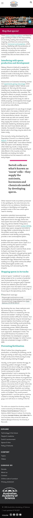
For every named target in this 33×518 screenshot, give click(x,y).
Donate (3, 469)
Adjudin (4, 140)
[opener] (30, 22)
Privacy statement (7, 482)
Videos (3, 459)
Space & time (5, 442)
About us (4, 472)
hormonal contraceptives (16, 44)
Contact (4, 475)
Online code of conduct (9, 479)
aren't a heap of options (13, 35)
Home (2, 26)
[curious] (16, 4)
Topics (3, 456)
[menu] (2, 3)
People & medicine (10, 26)
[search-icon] (30, 2)
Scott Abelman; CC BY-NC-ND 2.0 (15, 302)
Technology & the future (9, 433)
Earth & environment (8, 439)
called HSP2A (26, 226)
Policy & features (7, 446)
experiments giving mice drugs (14, 84)
